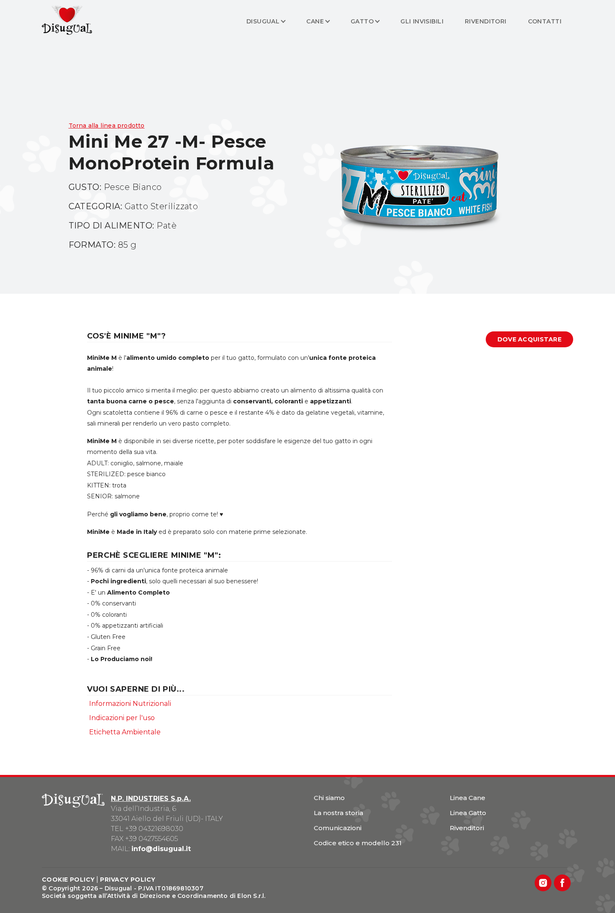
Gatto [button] (362, 21)
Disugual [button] (262, 21)
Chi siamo (329, 798)
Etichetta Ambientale (125, 732)
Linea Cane (467, 798)
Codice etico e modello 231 (358, 843)
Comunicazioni (337, 828)
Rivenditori (486, 21)
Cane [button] (315, 21)
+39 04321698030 (154, 829)
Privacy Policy (127, 879)
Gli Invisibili (421, 21)
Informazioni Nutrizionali (130, 704)
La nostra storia (338, 813)
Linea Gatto (468, 813)
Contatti (544, 21)
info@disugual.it (161, 849)
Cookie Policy (68, 879)
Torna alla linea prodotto (107, 125)
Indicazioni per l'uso (122, 718)
